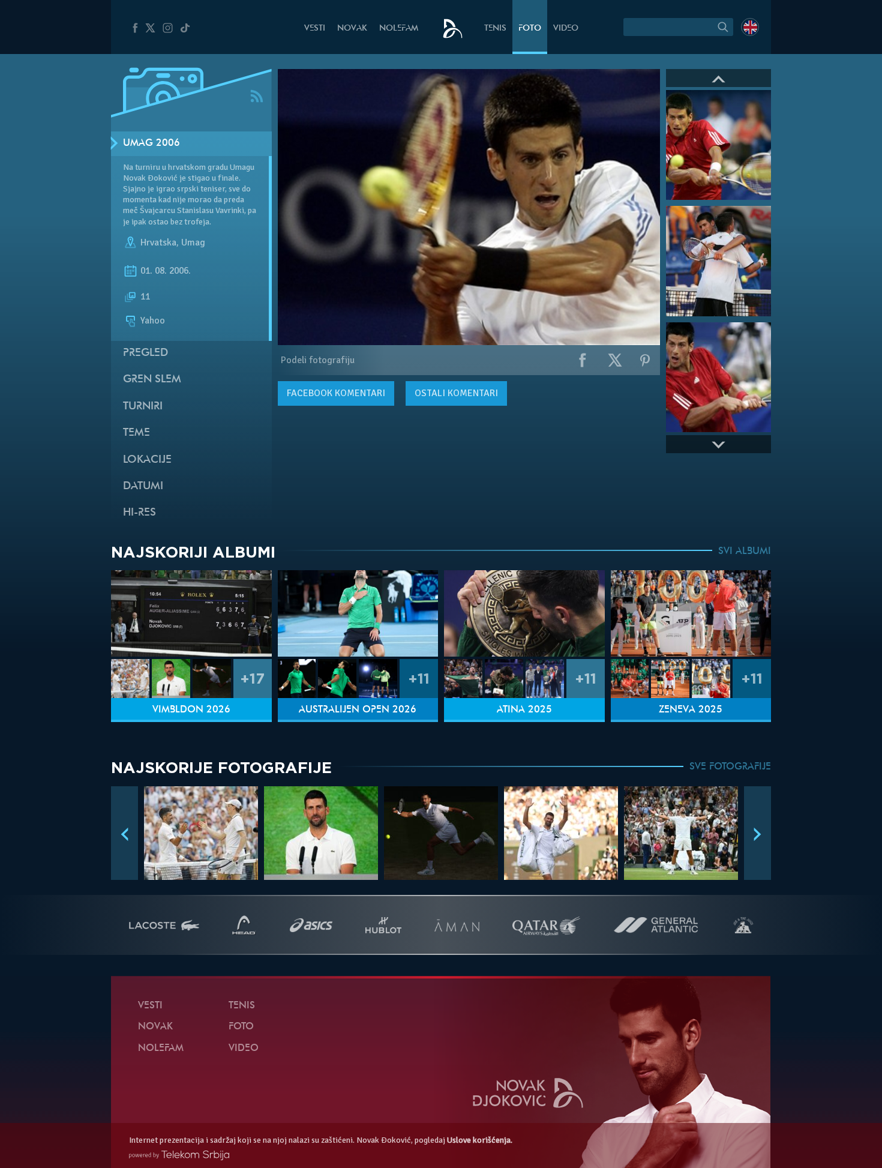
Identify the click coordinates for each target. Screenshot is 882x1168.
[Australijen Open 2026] (358, 613)
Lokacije (147, 460)
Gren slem (152, 379)
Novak (352, 28)
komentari (336, 393)
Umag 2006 (151, 143)
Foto (529, 28)
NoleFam (398, 28)
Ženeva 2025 (690, 710)
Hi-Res (139, 513)
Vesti (314, 28)
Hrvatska (158, 242)
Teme (136, 433)
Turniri (143, 406)
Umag (193, 242)
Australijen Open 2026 (357, 710)
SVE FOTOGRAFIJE (730, 767)
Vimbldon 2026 (191, 710)
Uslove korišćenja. (479, 1140)
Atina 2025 (524, 710)
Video (565, 28)
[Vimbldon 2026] (191, 613)
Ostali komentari (456, 393)
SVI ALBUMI (744, 551)
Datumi (143, 486)
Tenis (495, 28)
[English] (750, 27)
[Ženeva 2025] (691, 613)
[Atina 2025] (524, 613)
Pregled (145, 353)
